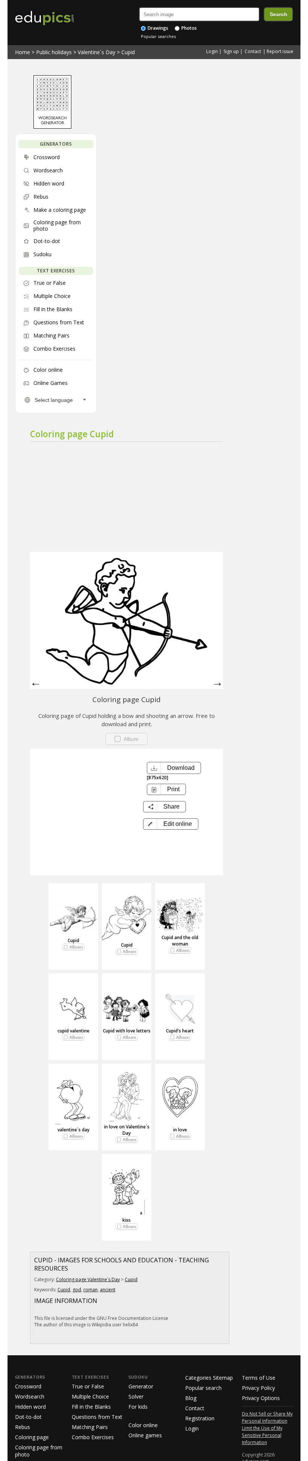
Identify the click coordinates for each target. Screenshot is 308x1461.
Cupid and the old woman (180, 940)
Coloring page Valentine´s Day (88, 1279)
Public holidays (54, 52)
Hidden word (30, 1406)
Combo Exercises (93, 1437)
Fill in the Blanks (91, 1406)
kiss (126, 1220)
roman (90, 1289)
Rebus (22, 1427)
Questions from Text (97, 1416)
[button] (170, 824)
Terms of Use (258, 1377)
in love (180, 1130)
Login (212, 51)
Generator (140, 1386)
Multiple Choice (90, 1396)
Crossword (28, 1386)
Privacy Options (261, 1398)
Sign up (231, 51)
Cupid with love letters (127, 1031)
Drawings (157, 28)
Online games (145, 1435)
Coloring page (32, 1437)
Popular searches (158, 36)
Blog (190, 1398)
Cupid (128, 52)
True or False (88, 1386)
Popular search (203, 1387)
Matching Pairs (90, 1427)
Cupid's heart (180, 1031)
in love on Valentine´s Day (126, 1129)
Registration (199, 1418)
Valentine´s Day (96, 52)
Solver (135, 1396)
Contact (253, 51)
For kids (138, 1406)
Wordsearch (29, 1396)
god (76, 1289)
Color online (143, 1425)
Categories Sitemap (209, 1377)
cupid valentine (73, 1031)
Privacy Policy (258, 1387)
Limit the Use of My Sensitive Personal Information (262, 1435)
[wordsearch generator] (52, 127)
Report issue (280, 51)
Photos (188, 28)
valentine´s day (73, 1130)
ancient (107, 1289)
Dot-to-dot (28, 1416)
